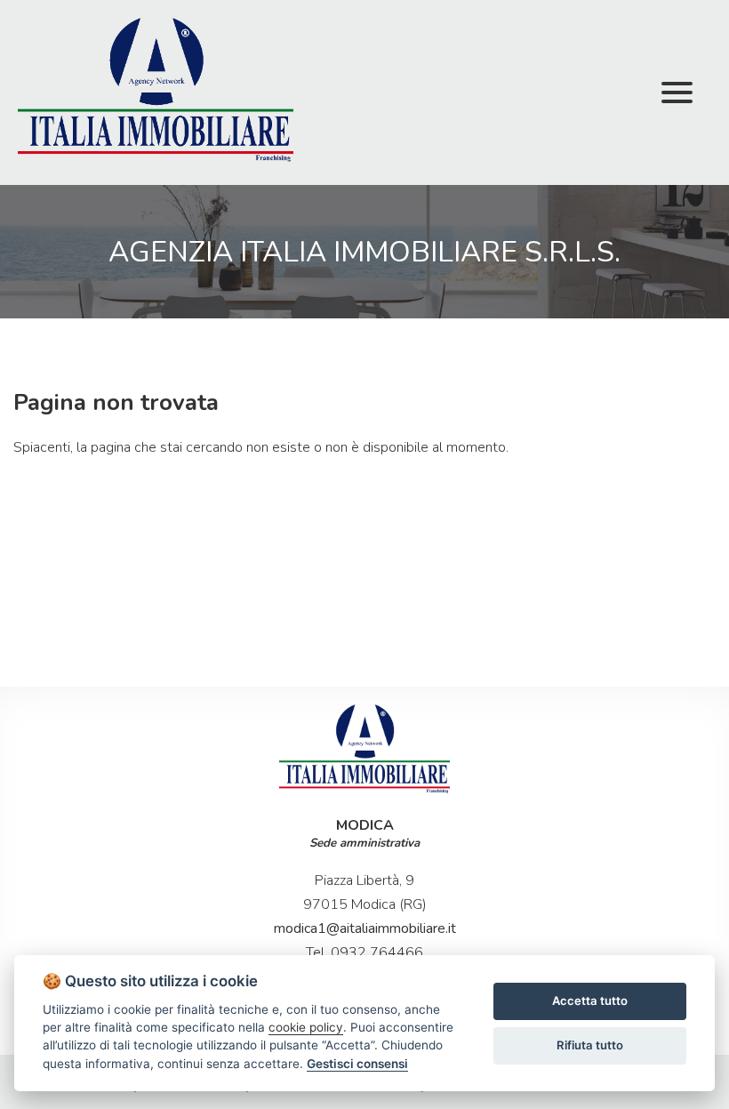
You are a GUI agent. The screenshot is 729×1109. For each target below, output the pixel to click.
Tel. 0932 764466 (364, 952)
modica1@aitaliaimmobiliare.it (365, 928)
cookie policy (305, 1027)
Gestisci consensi (357, 1064)
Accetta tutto (590, 1000)
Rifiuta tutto (590, 1045)
